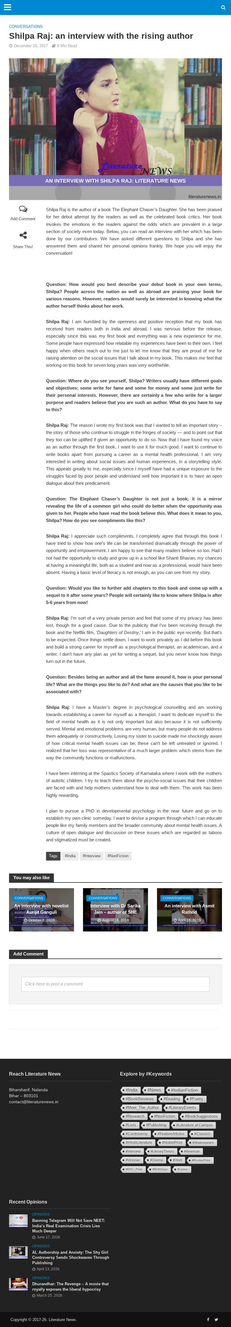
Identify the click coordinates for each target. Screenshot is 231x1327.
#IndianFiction (184, 1090)
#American (192, 1151)
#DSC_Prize (134, 1169)
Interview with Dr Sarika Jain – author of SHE (115, 909)
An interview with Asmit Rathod (189, 909)
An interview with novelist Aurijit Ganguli (41, 909)
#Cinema (156, 1160)
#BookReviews (140, 1098)
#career (182, 1169)
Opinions (41, 1214)
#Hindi (177, 1160)
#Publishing (156, 1125)
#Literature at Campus (194, 1125)
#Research (135, 1116)
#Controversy (137, 1134)
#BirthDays (160, 1169)
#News (154, 1090)
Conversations (26, 26)
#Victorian (133, 1160)
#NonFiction (118, 856)
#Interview (91, 856)
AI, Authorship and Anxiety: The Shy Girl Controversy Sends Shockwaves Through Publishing (70, 1257)
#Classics (202, 1134)
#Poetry (196, 1099)
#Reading (172, 1099)
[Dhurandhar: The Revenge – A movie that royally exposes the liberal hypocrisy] (18, 1283)
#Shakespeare (203, 1142)
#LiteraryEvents (182, 1107)
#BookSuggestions (201, 1116)
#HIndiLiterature (139, 1142)
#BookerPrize (201, 1160)
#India (70, 856)
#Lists (131, 1125)
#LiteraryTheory (162, 1151)
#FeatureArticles (171, 1134)
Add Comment (23, 219)
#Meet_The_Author (142, 1107)
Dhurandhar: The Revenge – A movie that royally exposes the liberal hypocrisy (70, 1287)
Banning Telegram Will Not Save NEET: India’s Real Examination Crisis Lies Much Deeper (68, 1225)
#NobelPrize (172, 1142)
